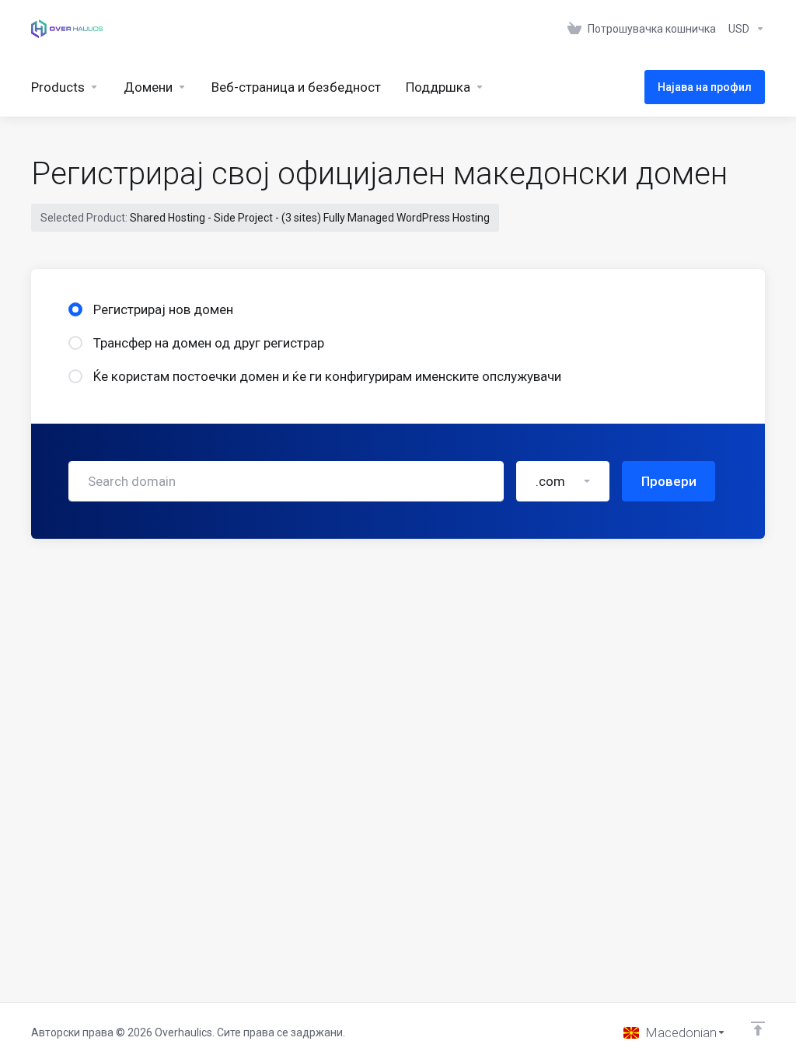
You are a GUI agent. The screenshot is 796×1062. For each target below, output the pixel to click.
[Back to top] (757, 1028)
